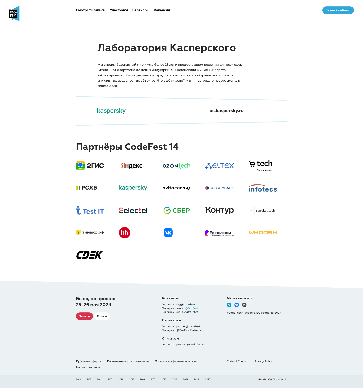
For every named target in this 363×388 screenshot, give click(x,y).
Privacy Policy (263, 361)
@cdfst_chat (190, 311)
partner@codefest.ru (189, 326)
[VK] (236, 305)
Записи (84, 316)
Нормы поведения (88, 367)
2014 (120, 379)
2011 (89, 379)
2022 (196, 379)
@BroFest (191, 308)
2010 (78, 379)
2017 (153, 379)
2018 (163, 379)
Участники (119, 10)
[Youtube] (244, 305)
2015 (131, 379)
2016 (142, 379)
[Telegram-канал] (229, 305)
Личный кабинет (338, 10)
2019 (174, 379)
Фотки (102, 316)
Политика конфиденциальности (176, 361)
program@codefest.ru (190, 344)
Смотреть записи (90, 10)
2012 (99, 379)
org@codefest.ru (187, 304)
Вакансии (162, 10)
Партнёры (140, 10)
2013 (110, 379)
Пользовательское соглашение (128, 361)
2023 (207, 379)
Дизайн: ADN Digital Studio (272, 379)
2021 (185, 379)
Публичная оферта (88, 361)
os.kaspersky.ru (226, 110)
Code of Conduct (238, 361)
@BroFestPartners (189, 330)
